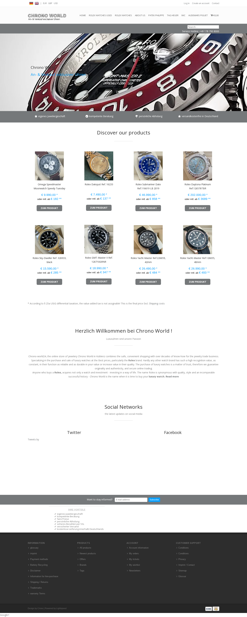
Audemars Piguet (198, 15)
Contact (215, 3)
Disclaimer (35, 571)
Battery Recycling (39, 565)
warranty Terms (37, 593)
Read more (172, 376)
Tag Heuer (172, 15)
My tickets (134, 559)
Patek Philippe (156, 15)
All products (85, 548)
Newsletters (134, 571)
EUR (45, 3)
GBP (50, 3)
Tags (82, 571)
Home (83, 15)
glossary (34, 548)
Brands (83, 565)
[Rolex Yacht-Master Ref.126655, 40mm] (179, 238)
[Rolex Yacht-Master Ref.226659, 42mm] (130, 238)
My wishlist (134, 565)
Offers (83, 559)
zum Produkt (49, 208)
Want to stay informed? (99, 499)
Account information (139, 548)
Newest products (88, 553)
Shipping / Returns (39, 582)
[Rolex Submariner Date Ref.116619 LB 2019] (130, 164)
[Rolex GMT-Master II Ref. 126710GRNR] (80, 237)
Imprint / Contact (186, 565)
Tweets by (33, 439)
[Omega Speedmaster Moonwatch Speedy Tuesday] (31, 164)
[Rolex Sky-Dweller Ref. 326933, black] (31, 238)
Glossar (182, 576)
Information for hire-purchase (44, 576)
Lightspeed (61, 608)
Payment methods (39, 559)
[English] (37, 3)
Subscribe (154, 500)
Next (243, 63)
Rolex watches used (100, 15)
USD (56, 3)
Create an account (200, 3)
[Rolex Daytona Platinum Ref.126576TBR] (179, 164)
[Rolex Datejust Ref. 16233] (80, 164)
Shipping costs (157, 303)
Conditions (183, 548)
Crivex (40, 608)
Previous (3, 63)
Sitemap (182, 571)
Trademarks (36, 588)
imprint (33, 553)
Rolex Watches (123, 15)
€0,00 (216, 15)
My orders (134, 553)
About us (140, 15)
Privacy (182, 559)
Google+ (4, 614)
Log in (187, 3)
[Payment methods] (212, 608)
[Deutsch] (31, 3)
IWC (183, 15)
